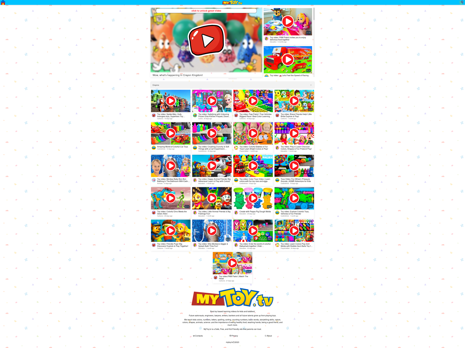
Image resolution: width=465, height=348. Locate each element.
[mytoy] (232, 2)
